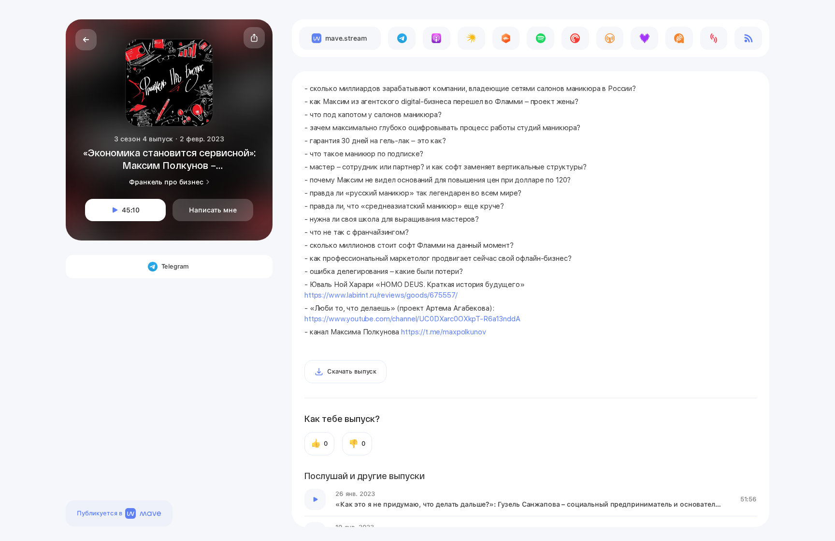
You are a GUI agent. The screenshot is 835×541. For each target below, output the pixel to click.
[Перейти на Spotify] (540, 38)
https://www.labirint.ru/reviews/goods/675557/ (381, 295)
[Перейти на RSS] (748, 38)
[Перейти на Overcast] (610, 38)
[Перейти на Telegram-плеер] (402, 38)
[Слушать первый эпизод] (315, 499)
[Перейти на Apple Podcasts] (436, 38)
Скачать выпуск (351, 371)
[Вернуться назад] (86, 39)
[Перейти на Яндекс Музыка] (471, 38)
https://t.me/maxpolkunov (443, 332)
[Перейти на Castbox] (506, 38)
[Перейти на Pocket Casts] (575, 38)
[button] (254, 37)
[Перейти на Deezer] (644, 38)
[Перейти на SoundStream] (714, 38)
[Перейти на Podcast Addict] (679, 38)
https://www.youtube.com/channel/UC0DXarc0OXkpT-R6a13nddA (412, 319)
